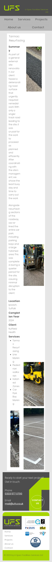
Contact (9, 547)
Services (9, 535)
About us (9, 544)
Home (8, 531)
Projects (8, 539)
